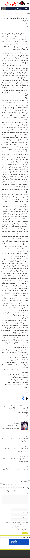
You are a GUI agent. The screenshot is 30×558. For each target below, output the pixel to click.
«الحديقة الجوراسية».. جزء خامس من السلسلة (9, 406)
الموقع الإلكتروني (25, 517)
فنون (24, 14)
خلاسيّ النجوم (26, 436)
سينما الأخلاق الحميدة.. (24, 456)
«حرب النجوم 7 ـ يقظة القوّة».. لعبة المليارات (22, 406)
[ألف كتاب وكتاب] (15, 9)
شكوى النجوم (26, 467)
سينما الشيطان (16, 423)
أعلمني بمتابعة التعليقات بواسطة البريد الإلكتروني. (20, 527)
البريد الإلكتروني (25, 512)
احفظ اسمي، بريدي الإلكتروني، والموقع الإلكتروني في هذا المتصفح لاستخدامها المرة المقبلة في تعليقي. (17, 523)
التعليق (27, 493)
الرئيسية (27, 14)
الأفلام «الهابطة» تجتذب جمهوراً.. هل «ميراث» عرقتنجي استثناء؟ (22, 413)
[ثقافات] (15, 3)
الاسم (27, 507)
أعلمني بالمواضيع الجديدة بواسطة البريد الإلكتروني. (20, 530)
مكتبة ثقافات (27, 552)
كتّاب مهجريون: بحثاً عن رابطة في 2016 (9, 483)
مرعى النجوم (26, 446)
